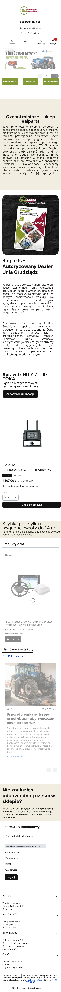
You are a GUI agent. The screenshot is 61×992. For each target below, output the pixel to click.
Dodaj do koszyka (32, 504)
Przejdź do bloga (10, 656)
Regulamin (7, 909)
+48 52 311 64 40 (32, 28)
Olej (10, 709)
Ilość (4, 492)
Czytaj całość (15, 756)
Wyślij (11, 877)
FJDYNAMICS (9, 464)
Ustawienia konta (10, 924)
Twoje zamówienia (11, 921)
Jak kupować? (9, 949)
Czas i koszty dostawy (13, 946)
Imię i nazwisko (12, 852)
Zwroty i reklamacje (11, 903)
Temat (8, 864)
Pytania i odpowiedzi (12, 906)
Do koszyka (13, 639)
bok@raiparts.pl (31, 33)
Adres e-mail (12, 858)
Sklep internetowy (27, 988)
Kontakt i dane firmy (12, 961)
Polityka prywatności (12, 940)
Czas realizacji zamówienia (15, 943)
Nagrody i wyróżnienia (13, 967)
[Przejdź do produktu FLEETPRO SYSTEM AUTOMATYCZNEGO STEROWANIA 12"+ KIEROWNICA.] (30, 585)
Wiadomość (11, 869)
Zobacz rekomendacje (20, 394)
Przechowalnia (9, 927)
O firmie (6, 964)
